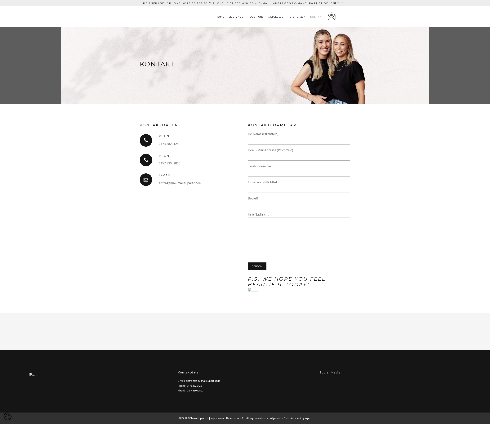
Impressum (217, 418)
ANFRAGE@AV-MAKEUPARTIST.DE (300, 3)
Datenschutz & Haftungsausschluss (247, 418)
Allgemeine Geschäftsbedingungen (290, 418)
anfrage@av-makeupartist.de (203, 380)
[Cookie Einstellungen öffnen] (7, 416)
